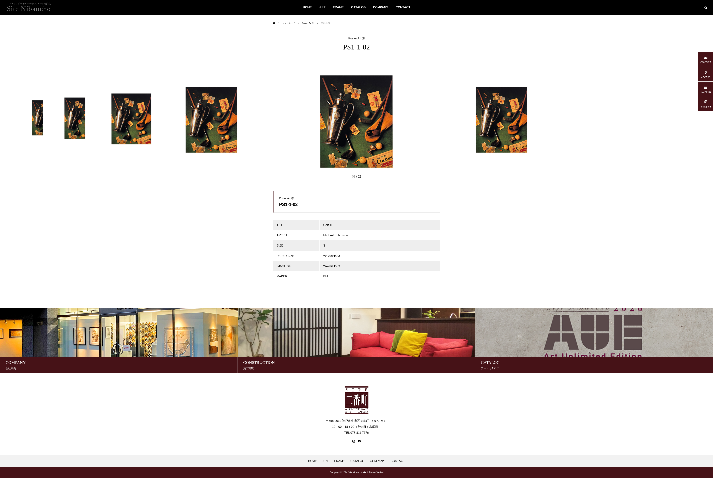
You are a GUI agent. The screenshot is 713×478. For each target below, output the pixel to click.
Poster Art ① (356, 38)
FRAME (338, 7)
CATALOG (358, 7)
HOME (307, 7)
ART (322, 7)
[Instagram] (353, 441)
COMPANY (380, 7)
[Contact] (359, 441)
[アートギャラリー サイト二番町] (29, 7)
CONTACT (403, 7)
